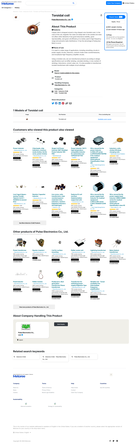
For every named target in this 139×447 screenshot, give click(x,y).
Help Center (74, 387)
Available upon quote (104, 119)
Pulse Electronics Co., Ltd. (61, 20)
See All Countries (105, 387)
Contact (73, 390)
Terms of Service (47, 387)
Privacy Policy (46, 390)
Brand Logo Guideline (48, 392)
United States (129, 3)
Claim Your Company (77, 392)
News (14, 390)
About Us (15, 387)
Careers (15, 392)
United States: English (21, 432)
